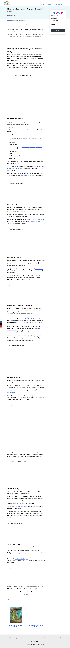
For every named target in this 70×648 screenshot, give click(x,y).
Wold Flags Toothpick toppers (25, 553)
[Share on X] (1, 324)
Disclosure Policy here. (23, 25)
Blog (10, 20)
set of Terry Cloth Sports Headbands (31, 318)
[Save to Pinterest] (1, 326)
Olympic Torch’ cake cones (34, 557)
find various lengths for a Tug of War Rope (32, 147)
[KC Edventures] (10, 3)
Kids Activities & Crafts (11, 17)
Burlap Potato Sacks (29, 138)
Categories (54, 18)
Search (58, 30)
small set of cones (29, 155)
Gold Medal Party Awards (21, 506)
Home (8, 20)
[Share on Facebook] (1, 322)
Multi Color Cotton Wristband (22, 322)
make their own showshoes (26, 175)
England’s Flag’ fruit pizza (21, 559)
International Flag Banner (32, 219)
